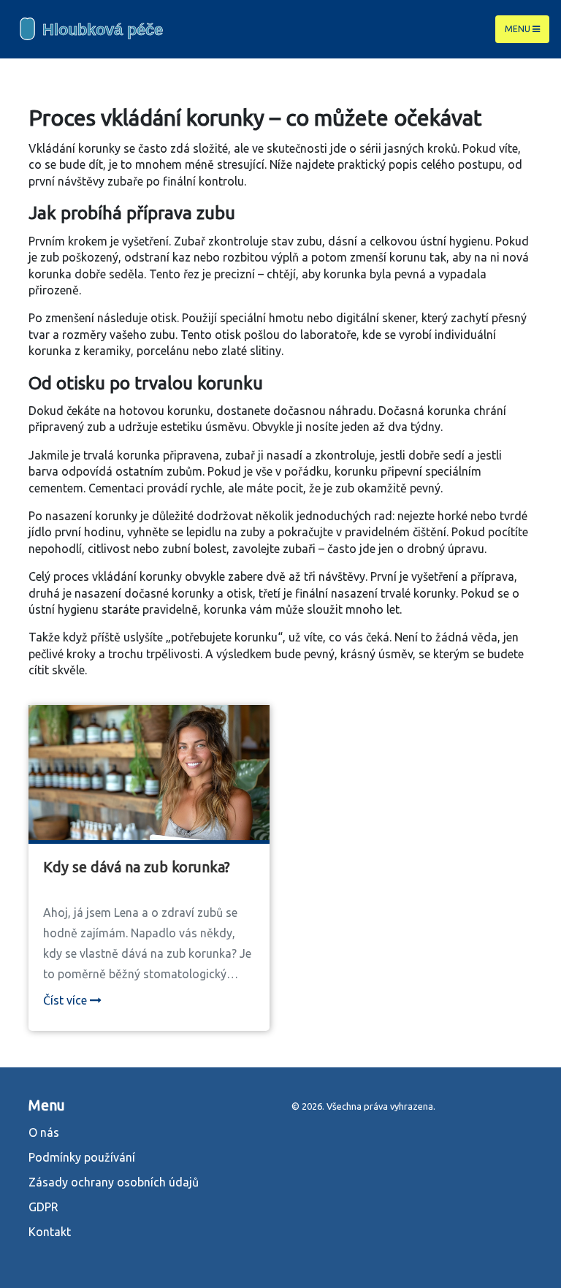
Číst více (66, 1000)
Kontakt (49, 1231)
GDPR (43, 1206)
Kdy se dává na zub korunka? (136, 866)
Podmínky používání (81, 1157)
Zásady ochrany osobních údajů (113, 1182)
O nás (43, 1132)
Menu (519, 29)
